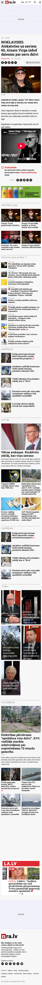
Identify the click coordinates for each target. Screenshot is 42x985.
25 (27, 329)
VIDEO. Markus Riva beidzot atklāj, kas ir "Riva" (25, 380)
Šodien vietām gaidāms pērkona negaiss (22, 301)
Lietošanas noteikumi (7, 973)
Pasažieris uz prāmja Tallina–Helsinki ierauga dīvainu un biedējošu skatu (31, 811)
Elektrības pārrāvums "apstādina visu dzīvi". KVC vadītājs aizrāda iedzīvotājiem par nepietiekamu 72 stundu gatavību (31, 489)
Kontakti (3, 976)
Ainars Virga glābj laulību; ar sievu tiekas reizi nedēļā (30, 225)
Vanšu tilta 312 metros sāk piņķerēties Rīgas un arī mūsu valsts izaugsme (31, 786)
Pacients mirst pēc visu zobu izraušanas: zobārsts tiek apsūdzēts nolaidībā (26, 393)
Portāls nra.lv (5, 59)
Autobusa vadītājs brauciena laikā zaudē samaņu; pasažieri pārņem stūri (26, 368)
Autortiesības (18, 973)
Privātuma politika (23, 970)
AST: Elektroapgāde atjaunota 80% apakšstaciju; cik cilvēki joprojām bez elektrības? (31, 516)
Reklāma (10, 970)
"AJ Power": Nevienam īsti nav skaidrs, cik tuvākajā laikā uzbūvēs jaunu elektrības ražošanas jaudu (24, 275)
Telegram (23, 172)
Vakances (36, 973)
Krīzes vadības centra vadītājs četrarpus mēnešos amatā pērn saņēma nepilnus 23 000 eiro (10, 516)
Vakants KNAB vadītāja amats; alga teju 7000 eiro (10, 486)
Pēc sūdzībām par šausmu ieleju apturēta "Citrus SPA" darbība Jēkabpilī (22, 266)
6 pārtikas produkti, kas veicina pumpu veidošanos (22, 335)
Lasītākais (7, 349)
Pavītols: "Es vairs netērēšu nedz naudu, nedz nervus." (10, 247)
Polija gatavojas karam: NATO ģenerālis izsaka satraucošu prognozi (23, 356)
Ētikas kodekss (27, 973)
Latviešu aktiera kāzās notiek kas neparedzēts (23, 404)
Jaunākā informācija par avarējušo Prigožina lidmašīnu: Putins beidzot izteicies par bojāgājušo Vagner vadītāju (23, 292)
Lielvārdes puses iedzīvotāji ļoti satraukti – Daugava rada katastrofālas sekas (22, 318)
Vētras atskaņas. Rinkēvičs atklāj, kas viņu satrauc (20, 453)
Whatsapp (33, 172)
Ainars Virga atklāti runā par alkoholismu (31, 246)
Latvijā (7, 38)
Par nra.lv (4, 970)
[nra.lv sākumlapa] (10, 2)
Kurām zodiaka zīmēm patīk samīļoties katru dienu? (20, 342)
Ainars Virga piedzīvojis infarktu (10, 224)
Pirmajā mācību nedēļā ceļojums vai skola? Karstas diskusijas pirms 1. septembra (23, 309)
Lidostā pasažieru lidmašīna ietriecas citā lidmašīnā (20, 283)
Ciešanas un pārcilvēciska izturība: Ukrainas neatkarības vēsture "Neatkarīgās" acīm (23, 327)
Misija (15, 970)
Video (5, 586)
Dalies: (12, 180)
